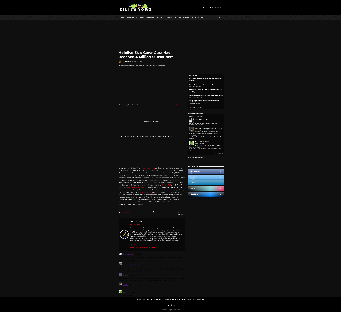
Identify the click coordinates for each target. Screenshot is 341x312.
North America (181, 214)
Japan (183, 212)
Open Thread (147, 300)
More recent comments (195, 158)
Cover (157, 212)
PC (164, 17)
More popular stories (195, 107)
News (124, 49)
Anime (120, 49)
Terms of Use (186, 300)
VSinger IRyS (166, 185)
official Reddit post (147, 168)
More (202, 17)
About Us (167, 300)
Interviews (186, 17)
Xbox (159, 17)
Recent (195, 113)
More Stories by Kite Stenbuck (142, 247)
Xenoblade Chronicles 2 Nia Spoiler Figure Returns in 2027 (203, 148)
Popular (200, 113)
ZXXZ (196, 142)
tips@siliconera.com (174, 310)
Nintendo (139, 17)
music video (146, 192)
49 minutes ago (199, 124)
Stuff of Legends (200, 128)
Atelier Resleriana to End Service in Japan (202, 85)
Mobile (169, 17)
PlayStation (150, 17)
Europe (163, 212)
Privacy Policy (198, 300)
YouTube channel (178, 105)
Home (123, 17)
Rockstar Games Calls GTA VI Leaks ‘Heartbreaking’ (206, 95)
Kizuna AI (166, 173)
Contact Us (176, 300)
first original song (129, 202)
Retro (196, 119)
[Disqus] (152, 273)
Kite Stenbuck (128, 61)
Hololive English (176, 212)
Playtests (195, 17)
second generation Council (135, 187)
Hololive (168, 212)
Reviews (178, 17)
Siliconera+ (130, 17)
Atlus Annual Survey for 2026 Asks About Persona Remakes (204, 136)
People (190, 113)
